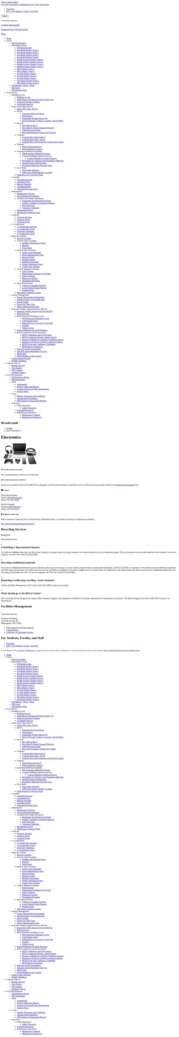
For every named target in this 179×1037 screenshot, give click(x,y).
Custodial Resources (25, 1026)
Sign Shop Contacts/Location (29, 909)
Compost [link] (20, 135)
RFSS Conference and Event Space (36, 951)
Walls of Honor (28, 892)
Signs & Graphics (24, 855)
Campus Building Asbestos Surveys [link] (37, 156)
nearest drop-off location (124, 485)
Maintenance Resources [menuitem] (32, 417)
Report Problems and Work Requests (32, 946)
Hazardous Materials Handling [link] (29, 151)
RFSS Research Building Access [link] (30, 316)
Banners (25, 862)
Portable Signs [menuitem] (28, 290)
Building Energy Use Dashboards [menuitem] (31, 300)
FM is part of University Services (20, 628)
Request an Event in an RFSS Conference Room (42, 958)
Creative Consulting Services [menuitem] (34, 285)
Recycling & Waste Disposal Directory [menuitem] (38, 128)
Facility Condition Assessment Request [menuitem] (38, 203)
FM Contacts (17, 986)
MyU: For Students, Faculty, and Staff (22, 11)
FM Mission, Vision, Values (23, 702)
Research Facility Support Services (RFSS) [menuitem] (34, 311)
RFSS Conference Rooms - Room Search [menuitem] (39, 337)
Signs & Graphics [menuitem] (24, 238)
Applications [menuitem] (22, 384)
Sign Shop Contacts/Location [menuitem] (29, 292)
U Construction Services (27, 843)
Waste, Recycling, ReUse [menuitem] (27, 109)
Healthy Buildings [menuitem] (19, 361)
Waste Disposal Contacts (32, 765)
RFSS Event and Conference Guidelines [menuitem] (38, 344)
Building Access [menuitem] (23, 97)
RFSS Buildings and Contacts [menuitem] (29, 356)
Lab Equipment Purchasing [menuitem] (28, 196)
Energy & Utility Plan (26, 921)
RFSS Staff (21, 970)
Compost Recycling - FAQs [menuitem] (33, 139)
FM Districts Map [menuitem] (24, 48)
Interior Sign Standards (31, 869)
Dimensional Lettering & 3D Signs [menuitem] (36, 274)
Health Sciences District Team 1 (30, 676)
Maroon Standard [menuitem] (24, 184)
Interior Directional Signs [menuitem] (32, 264)
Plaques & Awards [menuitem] (29, 278)
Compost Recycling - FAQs (33, 756)
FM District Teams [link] (19, 45)
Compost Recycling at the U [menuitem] (33, 137)
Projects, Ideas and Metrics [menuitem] (28, 387)
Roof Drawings (28, 822)
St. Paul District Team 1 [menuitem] (26, 74)
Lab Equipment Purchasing (28, 812)
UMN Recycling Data (31, 746)
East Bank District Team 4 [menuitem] (28, 57)
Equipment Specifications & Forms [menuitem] (36, 201)
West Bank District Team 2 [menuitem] (28, 83)
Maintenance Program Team (28, 829)
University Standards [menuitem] (30, 208)
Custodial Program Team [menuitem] (27, 189)
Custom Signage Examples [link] (28, 269)
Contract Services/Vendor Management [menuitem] (33, 389)
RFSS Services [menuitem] (23, 314)
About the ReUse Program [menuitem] (33, 114)
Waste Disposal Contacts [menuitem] (32, 149)
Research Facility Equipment (29, 965)
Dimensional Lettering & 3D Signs (36, 890)
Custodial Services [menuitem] (24, 179)
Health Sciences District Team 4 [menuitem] (30, 67)
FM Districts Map (24, 664)
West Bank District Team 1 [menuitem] (28, 81)
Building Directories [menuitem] (30, 262)
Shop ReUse (27, 732)
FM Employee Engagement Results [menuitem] (31, 401)
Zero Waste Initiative (30, 786)
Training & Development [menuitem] (27, 398)
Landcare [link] (15, 215)
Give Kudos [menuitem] (17, 368)
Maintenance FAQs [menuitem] (25, 210)
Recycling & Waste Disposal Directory (38, 744)
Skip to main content (9, 2)
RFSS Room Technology (32, 963)
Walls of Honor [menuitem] (28, 276)
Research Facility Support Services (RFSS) (34, 928)
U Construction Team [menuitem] (26, 234)
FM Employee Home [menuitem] (20, 377)
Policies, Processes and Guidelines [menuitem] (31, 396)
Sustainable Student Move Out (34, 735)
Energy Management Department (30, 914)
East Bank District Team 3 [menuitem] (28, 55)
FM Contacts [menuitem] (17, 370)
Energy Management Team (28, 923)
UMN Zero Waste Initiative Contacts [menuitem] (37, 172)
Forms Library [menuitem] (23, 391)
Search (4, 16)
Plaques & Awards (29, 895)
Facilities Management (10, 25)
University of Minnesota (26, 650)
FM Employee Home (20, 994)
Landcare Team (23, 838)
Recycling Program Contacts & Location (39, 749)
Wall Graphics (28, 888)
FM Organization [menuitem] (19, 43)
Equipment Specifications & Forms (36, 817)
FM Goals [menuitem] (16, 88)
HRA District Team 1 (25, 685)
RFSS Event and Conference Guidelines (38, 961)
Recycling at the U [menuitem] (29, 125)
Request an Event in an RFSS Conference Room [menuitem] (42, 342)
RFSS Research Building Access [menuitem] (35, 318)
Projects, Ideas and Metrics (28, 1003)
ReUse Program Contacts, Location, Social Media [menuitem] (42, 121)
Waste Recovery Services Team (30, 791)
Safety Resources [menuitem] (29, 408)
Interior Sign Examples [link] (26, 250)
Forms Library (23, 1008)
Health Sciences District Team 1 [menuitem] (30, 59)
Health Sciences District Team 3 (30, 681)
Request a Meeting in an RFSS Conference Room (42, 956)
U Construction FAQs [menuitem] (26, 229)
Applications (22, 1001)
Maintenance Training (31, 1031)
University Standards (30, 824)
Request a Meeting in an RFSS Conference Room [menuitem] (42, 340)
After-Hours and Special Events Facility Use (35, 716)
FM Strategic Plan (19, 706)
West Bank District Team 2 (28, 699)
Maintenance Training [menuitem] (31, 415)
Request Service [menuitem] (18, 365)
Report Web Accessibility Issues (128, 650)
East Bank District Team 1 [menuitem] (28, 50)
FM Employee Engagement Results (31, 1017)
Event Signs (27, 864)
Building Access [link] (18, 95)
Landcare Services (24, 834)
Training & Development (27, 1015)
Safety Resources (29, 1024)
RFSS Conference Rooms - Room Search (39, 954)
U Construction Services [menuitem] (27, 227)
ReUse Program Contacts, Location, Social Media (42, 737)
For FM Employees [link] (14, 375)
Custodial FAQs (23, 798)
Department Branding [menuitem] (31, 281)
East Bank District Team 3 (28, 671)
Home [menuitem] (8, 38)
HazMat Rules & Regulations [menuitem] (34, 163)
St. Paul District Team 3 (26, 695)
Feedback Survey (19, 989)
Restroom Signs (28, 876)
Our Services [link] (11, 92)
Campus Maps (12, 630)
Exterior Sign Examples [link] (26, 241)
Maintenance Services (26, 810)
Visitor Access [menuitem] (28, 328)
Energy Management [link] (20, 295)
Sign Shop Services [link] (25, 283)
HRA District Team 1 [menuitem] (25, 69)
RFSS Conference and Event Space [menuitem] (36, 335)
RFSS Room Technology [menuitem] (32, 347)
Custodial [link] (15, 177)
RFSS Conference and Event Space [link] (31, 332)
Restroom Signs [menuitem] (28, 259)
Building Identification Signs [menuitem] (34, 243)
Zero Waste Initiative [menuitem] (30, 170)
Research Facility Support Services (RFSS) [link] (29, 309)
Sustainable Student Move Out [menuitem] (34, 118)
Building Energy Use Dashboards (31, 916)
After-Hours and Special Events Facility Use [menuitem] (35, 99)
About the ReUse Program (33, 730)
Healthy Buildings (19, 977)
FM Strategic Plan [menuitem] (19, 90)
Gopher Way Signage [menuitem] (31, 267)
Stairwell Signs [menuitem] (28, 257)
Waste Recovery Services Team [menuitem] (30, 175)
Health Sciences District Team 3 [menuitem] (30, 64)
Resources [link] (16, 403)
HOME (9, 428)
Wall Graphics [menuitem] (28, 271)
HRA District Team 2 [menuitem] (25, 71)
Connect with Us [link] (13, 363)
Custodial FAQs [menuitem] (23, 182)
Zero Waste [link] (21, 168)
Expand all (5, 535)
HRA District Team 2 (25, 688)
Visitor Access (28, 944)
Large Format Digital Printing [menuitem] (34, 288)
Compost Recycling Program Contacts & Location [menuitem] (43, 142)
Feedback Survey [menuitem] (19, 372)
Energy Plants (22, 918)
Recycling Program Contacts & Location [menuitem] (39, 132)
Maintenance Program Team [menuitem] (28, 212)
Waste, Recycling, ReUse (27, 725)
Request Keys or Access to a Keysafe (37, 939)
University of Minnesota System (19, 632)
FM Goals (16, 704)
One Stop (10, 9)
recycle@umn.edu (14, 497)
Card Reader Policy (30, 937)
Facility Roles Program (21, 975)
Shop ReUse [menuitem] (27, 116)
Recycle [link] (20, 123)
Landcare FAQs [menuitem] (23, 219)
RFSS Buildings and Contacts (29, 972)
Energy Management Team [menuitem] (28, 307)
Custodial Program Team (27, 805)
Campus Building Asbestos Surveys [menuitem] (42, 158)
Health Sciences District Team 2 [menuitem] (30, 62)
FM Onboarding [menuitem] (18, 380)
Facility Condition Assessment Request (38, 819)
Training (25, 942)
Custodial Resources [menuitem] (25, 410)
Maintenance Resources (32, 1034)
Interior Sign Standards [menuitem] (31, 252)
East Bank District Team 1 (28, 666)
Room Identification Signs (33, 871)
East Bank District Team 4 (28, 673)
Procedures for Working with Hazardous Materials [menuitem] (43, 161)
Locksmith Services (25, 721)
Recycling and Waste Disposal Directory (18, 524)
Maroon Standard (24, 801)
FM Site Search (21, 29)
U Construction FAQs (26, 845)
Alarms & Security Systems (28, 718)
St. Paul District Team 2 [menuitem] (26, 76)
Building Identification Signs (34, 859)
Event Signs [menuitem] (27, 248)
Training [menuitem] (25, 325)
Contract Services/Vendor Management (33, 1005)
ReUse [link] (19, 111)
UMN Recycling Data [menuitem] (31, 130)
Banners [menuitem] (25, 245)
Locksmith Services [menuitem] (25, 104)
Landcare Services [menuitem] (24, 217)
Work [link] (14, 382)
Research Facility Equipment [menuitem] (29, 349)
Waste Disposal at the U (32, 763)
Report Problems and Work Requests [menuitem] (32, 330)
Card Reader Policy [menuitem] (30, 321)
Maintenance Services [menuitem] (26, 194)
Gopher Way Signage (31, 883)
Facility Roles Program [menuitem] (21, 358)
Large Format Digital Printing (34, 904)
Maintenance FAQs (25, 826)
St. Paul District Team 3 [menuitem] (26, 78)
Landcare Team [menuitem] (23, 222)
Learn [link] (14, 394)
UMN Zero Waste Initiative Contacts (37, 789)
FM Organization (19, 659)
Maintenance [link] (17, 191)
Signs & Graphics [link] (19, 236)
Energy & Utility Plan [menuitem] (26, 304)
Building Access (23, 713)
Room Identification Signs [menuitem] (33, 255)
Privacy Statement (110, 650)
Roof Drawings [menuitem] (28, 205)
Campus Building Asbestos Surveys (42, 775)
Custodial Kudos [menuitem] (24, 187)
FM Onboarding (18, 996)
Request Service (7, 29)
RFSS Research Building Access (35, 935)
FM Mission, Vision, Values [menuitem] (23, 85)
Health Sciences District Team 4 (30, 683)
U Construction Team (26, 850)
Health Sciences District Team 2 (30, 678)
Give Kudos (17, 984)
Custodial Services (24, 796)
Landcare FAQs (23, 836)
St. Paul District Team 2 (26, 692)
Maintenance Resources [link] (26, 412)
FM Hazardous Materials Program (36, 770)
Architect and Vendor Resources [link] (30, 198)
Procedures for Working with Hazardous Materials (43, 777)
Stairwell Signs (28, 874)
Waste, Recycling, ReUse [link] (22, 107)
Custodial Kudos (24, 803)
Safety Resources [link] (24, 405)
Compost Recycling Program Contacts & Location (43, 758)
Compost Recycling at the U (33, 753)
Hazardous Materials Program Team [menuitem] (37, 165)
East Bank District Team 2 (28, 669)
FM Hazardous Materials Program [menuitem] (36, 154)
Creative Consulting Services (34, 902)
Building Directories (30, 878)
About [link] (9, 41)
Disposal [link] (20, 144)
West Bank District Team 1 (28, 697)
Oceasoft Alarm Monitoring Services (32, 968)
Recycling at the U (29, 742)
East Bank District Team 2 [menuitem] (28, 52)
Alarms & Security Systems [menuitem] (28, 102)
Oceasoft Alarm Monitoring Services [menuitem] (32, 351)
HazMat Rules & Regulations (34, 779)
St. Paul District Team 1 (26, 690)
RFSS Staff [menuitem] (21, 354)
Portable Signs (28, 906)
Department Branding (31, 897)
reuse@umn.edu (13, 507)
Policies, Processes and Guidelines (31, 1012)
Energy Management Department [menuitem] (30, 297)
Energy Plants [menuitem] (22, 302)
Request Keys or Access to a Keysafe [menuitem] (37, 323)
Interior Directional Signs (32, 881)
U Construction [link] (18, 224)
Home (8, 655)
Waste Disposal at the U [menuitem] (32, 147)
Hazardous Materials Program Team (37, 782)
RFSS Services (23, 930)
